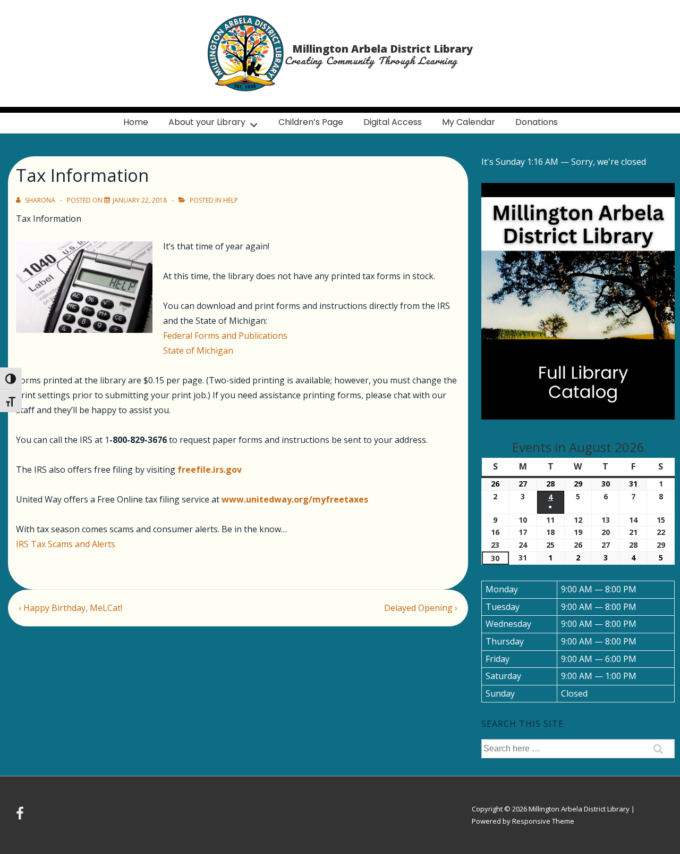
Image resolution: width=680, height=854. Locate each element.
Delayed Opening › (420, 608)
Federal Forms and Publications (225, 335)
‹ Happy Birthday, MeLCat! (70, 608)
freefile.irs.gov (209, 469)
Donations (536, 122)
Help (230, 200)
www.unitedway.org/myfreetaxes (295, 499)
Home (135, 122)
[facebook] (21, 817)
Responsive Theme (543, 821)
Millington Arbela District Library (382, 48)
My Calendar (468, 122)
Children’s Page (310, 122)
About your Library (206, 122)
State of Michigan (198, 350)
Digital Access (392, 122)
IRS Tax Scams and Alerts (65, 544)
